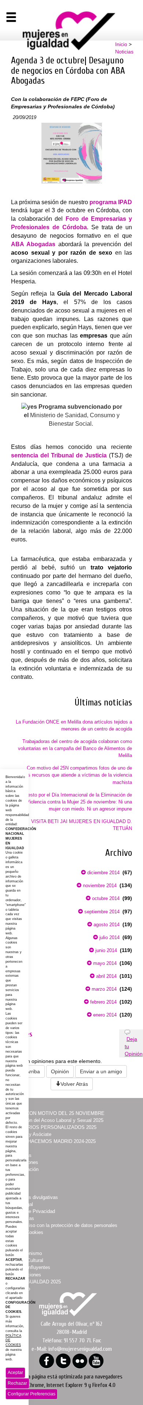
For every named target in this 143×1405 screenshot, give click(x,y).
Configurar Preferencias (31, 1394)
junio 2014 (105, 950)
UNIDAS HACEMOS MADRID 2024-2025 (52, 1141)
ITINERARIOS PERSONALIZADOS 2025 (52, 1127)
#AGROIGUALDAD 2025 (34, 1281)
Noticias (124, 52)
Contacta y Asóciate (29, 1134)
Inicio (121, 44)
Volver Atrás (74, 1084)
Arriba (33, 1071)
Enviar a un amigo (101, 1071)
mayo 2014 (104, 963)
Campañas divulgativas (33, 1197)
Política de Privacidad (31, 1211)
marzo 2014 (103, 989)
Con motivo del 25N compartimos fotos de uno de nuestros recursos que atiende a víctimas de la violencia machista (72, 775)
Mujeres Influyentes (29, 1267)
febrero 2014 (103, 1002)
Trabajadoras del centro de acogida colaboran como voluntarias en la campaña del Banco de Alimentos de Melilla (75, 748)
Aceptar (15, 1372)
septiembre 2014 (101, 911)
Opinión (60, 1071)
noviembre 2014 (99, 885)
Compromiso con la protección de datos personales (62, 1225)
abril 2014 (106, 976)
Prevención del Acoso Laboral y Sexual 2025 (55, 1120)
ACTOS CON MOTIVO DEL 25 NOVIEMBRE (56, 1113)
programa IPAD (110, 202)
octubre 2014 (105, 898)
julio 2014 (109, 937)
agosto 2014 (106, 924)
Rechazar (17, 1383)
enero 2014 (104, 1015)
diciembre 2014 (103, 872)
